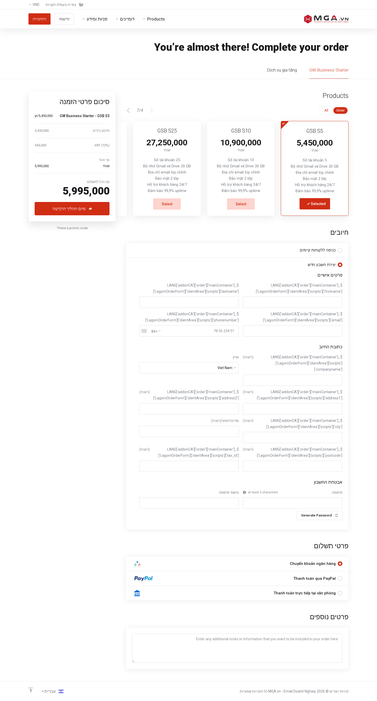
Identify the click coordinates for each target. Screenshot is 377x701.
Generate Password (316, 515)
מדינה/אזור (225, 421)
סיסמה (337, 492)
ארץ (236, 357)
